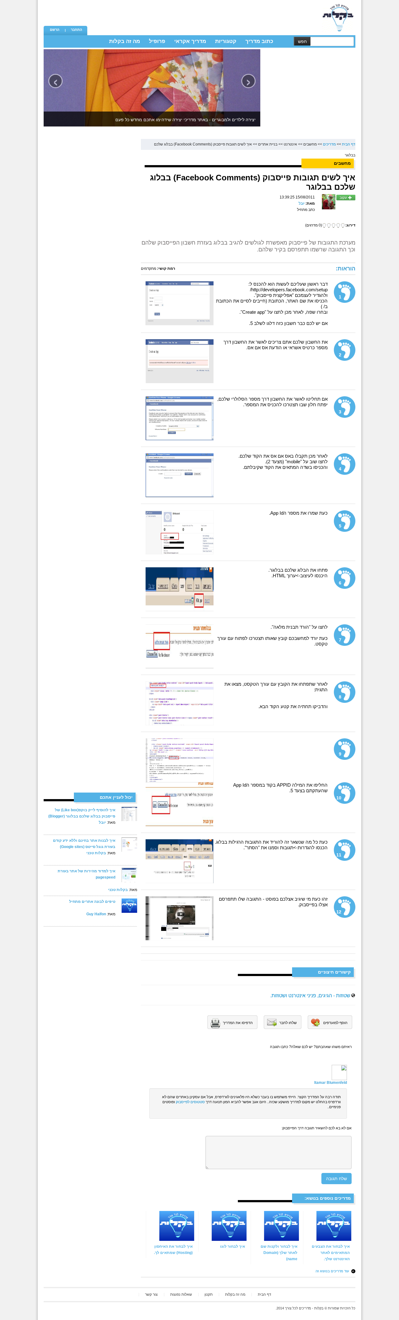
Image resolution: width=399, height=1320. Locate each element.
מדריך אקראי (190, 41)
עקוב (343, 197)
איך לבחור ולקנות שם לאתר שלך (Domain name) (279, 1252)
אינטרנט (290, 144)
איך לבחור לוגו (232, 1246)
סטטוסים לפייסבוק (190, 1102)
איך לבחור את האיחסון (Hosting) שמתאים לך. (173, 1249)
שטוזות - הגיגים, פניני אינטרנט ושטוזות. (310, 995)
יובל (102, 822)
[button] (54, 30)
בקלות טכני (96, 853)
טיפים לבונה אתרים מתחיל (92, 901)
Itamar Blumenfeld (330, 1082)
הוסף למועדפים (335, 1023)
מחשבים (310, 144)
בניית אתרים (267, 144)
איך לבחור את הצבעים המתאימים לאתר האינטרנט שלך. (331, 1252)
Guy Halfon (96, 914)
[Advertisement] (202, 14)
